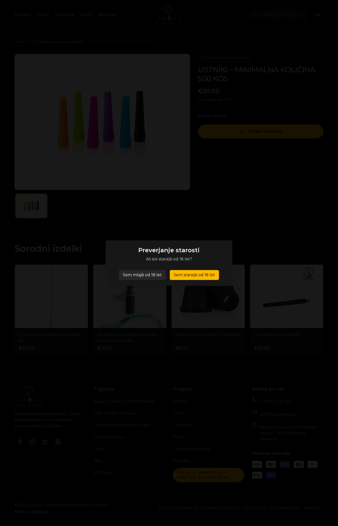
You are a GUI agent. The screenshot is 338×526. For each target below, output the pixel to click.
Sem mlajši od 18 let (142, 275)
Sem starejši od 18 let (194, 275)
